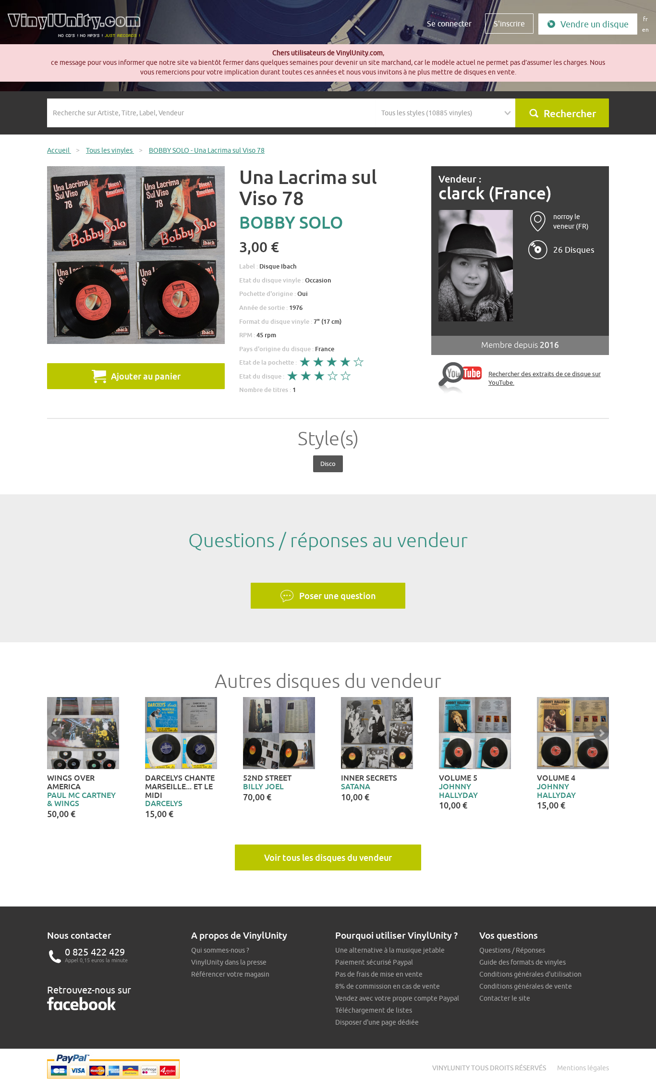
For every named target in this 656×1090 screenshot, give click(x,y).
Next (601, 733)
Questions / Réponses (512, 950)
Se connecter (449, 23)
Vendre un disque (594, 24)
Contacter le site (504, 998)
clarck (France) (495, 193)
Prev (54, 733)
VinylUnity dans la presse (229, 962)
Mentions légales (583, 1068)
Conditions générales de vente (525, 986)
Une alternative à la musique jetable (390, 950)
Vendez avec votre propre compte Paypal (397, 998)
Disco (328, 463)
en (645, 29)
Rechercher (570, 113)
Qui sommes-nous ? (220, 950)
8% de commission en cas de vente (387, 986)
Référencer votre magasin (230, 974)
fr (645, 19)
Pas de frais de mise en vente (379, 974)
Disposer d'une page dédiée (377, 1022)
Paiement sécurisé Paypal (374, 962)
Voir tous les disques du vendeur (328, 857)
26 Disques (574, 250)
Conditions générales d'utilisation (530, 974)
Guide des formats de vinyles (522, 962)
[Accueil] (77, 28)
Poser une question (337, 595)
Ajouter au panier (146, 376)
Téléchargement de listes (373, 1010)
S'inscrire (509, 23)
